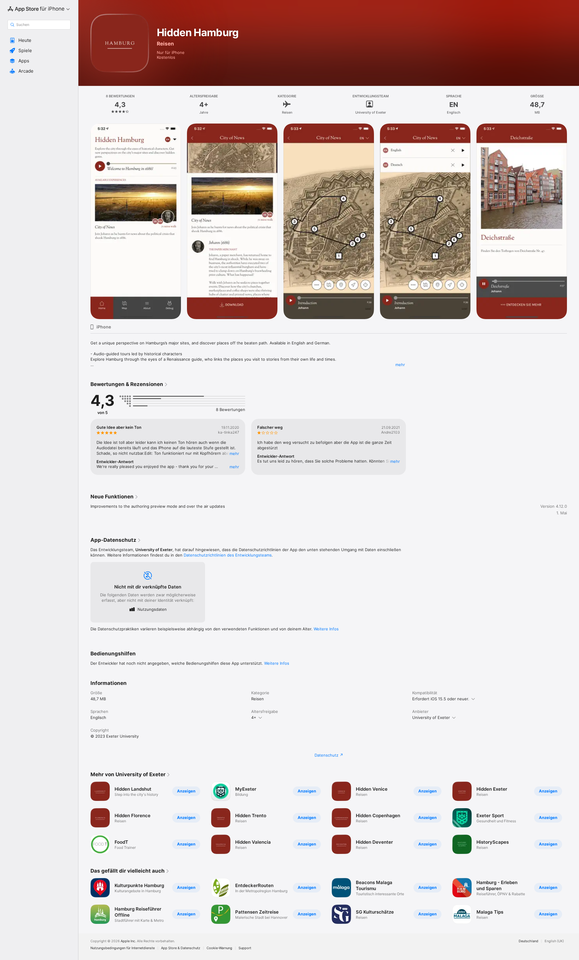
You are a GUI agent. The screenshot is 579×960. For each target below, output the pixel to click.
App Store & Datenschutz (180, 948)
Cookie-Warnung (219, 948)
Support (245, 948)
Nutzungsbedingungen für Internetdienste (122, 948)
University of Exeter (431, 717)
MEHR (234, 453)
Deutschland (528, 941)
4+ (253, 717)
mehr (400, 364)
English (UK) (554, 941)
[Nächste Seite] (573, 817)
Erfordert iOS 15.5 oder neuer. (440, 698)
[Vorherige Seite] (84, 817)
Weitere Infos (326, 628)
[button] (39, 40)
